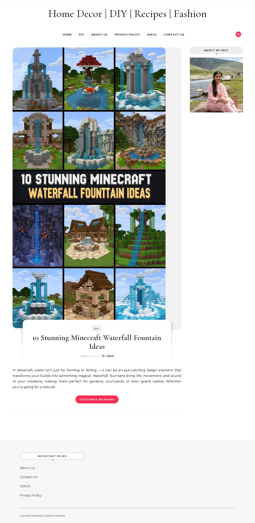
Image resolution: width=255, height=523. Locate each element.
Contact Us (174, 34)
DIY (81, 34)
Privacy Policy (127, 34)
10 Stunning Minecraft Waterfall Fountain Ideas (96, 342)
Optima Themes (54, 515)
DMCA (152, 34)
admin (110, 356)
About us (99, 34)
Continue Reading (97, 399)
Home (67, 34)
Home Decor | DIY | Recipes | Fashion (127, 13)
